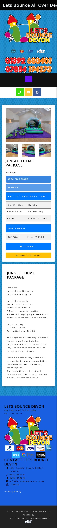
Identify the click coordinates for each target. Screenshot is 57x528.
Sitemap (14, 484)
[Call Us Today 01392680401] (28, 60)
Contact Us (30, 246)
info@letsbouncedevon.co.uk (27, 481)
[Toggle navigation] (28, 79)
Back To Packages (30, 255)
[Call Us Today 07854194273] (28, 69)
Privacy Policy (12, 491)
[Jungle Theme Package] (28, 125)
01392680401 (18, 474)
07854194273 (18, 478)
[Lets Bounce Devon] (28, 28)
